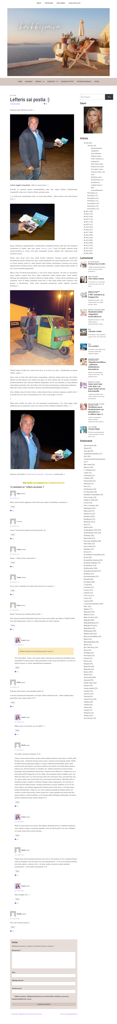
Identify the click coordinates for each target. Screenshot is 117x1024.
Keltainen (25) (89, 549)
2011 (89, 248)
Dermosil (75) (89, 484)
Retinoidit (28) (89, 666)
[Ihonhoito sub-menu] (57, 81)
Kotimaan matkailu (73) (92, 563)
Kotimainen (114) (90, 565)
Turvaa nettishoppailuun (68, 1014)
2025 (89, 211)
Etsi (109, 97)
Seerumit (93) (88, 680)
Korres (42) (88, 557)
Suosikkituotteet (67, 81)
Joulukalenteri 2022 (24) (92, 533)
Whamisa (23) (89, 713)
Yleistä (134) (88, 716)
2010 (89, 251)
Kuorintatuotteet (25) (91, 576)
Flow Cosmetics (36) (91, 505)
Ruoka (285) (88, 672)
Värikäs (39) (88, 705)
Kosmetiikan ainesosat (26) (93, 560)
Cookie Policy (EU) (74, 3)
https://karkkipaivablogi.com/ (55, 483)
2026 (88, 143)
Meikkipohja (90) (90, 631)
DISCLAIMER (61, 3)
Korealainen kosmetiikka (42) (94, 555)
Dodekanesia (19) (90, 489)
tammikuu (94, 209)
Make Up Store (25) (91, 617)
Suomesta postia (46, 248)
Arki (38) (87, 456)
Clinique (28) (88, 478)
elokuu (92, 145)
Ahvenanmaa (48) (90, 445)
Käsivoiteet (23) (89, 538)
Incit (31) (87, 524)
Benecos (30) (88, 467)
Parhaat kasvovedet (97, 166)
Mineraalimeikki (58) (91, 642)
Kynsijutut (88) (89, 582)
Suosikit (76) (88, 691)
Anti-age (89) (88, 451)
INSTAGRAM (49, 3)
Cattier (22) (88, 473)
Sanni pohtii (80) (90, 677)
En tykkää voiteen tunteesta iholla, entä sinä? (98, 171)
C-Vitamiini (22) (89, 470)
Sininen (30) (88, 685)
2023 (89, 216)
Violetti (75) (88, 710)
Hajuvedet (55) (89, 511)
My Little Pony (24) (91, 647)
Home (20, 81)
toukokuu (93, 198)
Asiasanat (29, 81)
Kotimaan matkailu (84, 81)
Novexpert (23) (89, 655)
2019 (89, 227)
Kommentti (16, 950)
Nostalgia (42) (89, 653)
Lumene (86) (88, 601)
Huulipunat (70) (89, 519)
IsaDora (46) (88, 527)
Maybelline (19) (89, 628)
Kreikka (38, 81)
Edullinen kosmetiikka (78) (93, 495)
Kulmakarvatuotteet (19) (92, 571)
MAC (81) (87, 606)
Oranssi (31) (88, 658)
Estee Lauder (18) (90, 497)
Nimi (13, 972)
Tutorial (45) (88, 696)
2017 (89, 232)
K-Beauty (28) (89, 535)
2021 (89, 222)
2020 (89, 224)
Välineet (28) (88, 702)
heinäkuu (93, 193)
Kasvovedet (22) (89, 546)
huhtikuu (93, 201)
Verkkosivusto (17, 988)
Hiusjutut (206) (89, 516)
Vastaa (12, 506)
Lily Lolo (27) (89, 595)
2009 (89, 253)
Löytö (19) (87, 598)
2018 (89, 230)
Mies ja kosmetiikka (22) (92, 636)
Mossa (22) (88, 645)
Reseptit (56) (88, 664)
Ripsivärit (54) (89, 669)
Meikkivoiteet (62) (90, 634)
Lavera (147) (88, 590)
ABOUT (39, 3)
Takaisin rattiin (96, 156)
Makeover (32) (89, 615)
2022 (89, 219)
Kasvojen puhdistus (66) (92, 541)
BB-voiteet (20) (89, 464)
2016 (89, 235)
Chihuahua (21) (89, 475)
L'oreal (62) (88, 585)
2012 (89, 245)
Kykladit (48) (88, 579)
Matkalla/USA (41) (90, 625)
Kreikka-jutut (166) (90, 568)
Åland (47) (87, 448)
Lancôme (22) (89, 587)
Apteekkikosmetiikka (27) (93, 454)
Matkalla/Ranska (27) (91, 623)
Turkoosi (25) (88, 694)
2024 (89, 214)
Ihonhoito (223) (89, 522)
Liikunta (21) (88, 593)
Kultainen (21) (89, 574)
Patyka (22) (88, 661)
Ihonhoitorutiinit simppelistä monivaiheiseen (96, 150)
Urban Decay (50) (90, 699)
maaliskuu (94, 203)
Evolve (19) (88, 503)
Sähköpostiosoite (17, 980)
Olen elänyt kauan (97, 164)
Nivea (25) (87, 650)
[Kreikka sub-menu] (44, 81)
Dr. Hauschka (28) (90, 492)
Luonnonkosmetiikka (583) (93, 604)
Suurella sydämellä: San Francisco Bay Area (27, 1014)
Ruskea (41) (88, 675)
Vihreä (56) (88, 707)
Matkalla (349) (89, 620)
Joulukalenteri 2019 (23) (92, 530)
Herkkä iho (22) (89, 514)
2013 (89, 243)
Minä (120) (88, 639)
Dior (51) (87, 486)
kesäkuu (93, 195)
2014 (89, 240)
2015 (89, 238)
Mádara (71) (88, 609)
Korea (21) (87, 552)
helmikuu (93, 206)
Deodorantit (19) (89, 481)
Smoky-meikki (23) (91, 688)
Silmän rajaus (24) (90, 683)
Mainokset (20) (89, 612)
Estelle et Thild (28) (91, 500)
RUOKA (96, 81)
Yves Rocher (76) (90, 718)
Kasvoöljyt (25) (89, 544)
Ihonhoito (51, 81)
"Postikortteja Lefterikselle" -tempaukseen (40, 474)
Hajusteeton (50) (89, 508)
